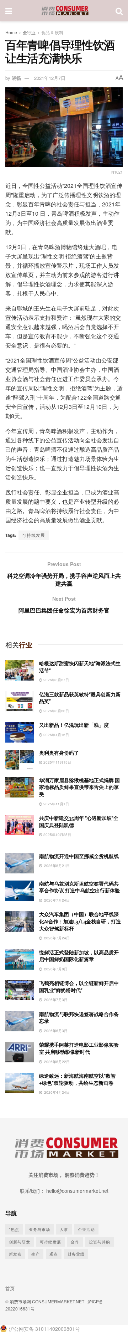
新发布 (15, 1254)
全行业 (29, 32)
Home (11, 32)
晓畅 (16, 78)
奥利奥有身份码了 (59, 753)
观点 (53, 1254)
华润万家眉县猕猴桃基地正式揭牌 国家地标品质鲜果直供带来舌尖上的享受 (79, 787)
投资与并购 (99, 1242)
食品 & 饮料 (52, 32)
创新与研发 (19, 1242)
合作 (75, 1242)
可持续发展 (33, 535)
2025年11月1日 (55, 803)
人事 (64, 1229)
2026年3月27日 (55, 679)
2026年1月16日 (55, 734)
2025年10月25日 (56, 834)
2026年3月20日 (55, 710)
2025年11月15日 (56, 762)
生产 (35, 1254)
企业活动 (86, 1229)
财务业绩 (76, 1254)
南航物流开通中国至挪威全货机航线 (79, 856)
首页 (10, 1288)
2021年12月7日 (49, 78)
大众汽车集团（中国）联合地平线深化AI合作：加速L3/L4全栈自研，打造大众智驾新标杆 (80, 922)
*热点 (14, 1229)
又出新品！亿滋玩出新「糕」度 (74, 725)
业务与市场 (39, 1229)
